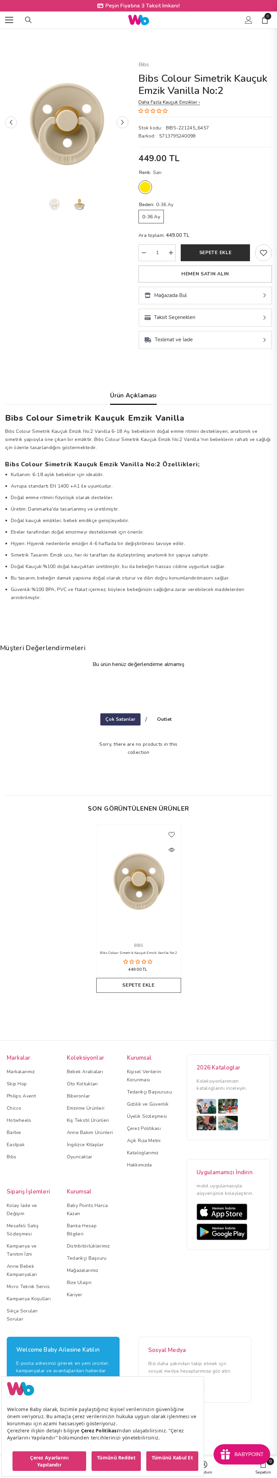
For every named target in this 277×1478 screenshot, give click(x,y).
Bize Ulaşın (79, 1282)
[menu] (9, 20)
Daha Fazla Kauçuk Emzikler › (169, 102)
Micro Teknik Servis (28, 1286)
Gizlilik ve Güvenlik (148, 1104)
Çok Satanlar (120, 719)
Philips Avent (21, 1096)
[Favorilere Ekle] (172, 834)
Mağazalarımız (82, 1270)
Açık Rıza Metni (144, 1140)
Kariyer (74, 1294)
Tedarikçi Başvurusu (149, 1092)
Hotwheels (19, 1120)
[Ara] (28, 20)
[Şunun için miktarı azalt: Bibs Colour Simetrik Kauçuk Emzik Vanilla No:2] (143, 252)
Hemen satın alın (205, 274)
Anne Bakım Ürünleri (90, 1132)
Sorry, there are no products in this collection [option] (138, 748)
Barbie (14, 1132)
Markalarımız (20, 1071)
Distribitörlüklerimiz (88, 1246)
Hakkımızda (139, 1165)
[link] (263, 252)
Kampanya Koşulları (29, 1299)
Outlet (164, 719)
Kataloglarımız (142, 1153)
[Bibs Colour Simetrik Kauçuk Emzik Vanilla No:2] (138, 880)
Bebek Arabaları (85, 1071)
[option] (66, 122)
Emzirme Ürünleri (85, 1108)
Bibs (143, 64)
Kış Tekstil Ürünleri (88, 1120)
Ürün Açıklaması (133, 395)
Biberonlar (78, 1096)
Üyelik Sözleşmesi (147, 1116)
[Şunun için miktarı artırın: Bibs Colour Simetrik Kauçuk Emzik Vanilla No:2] (171, 252)
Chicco (14, 1108)
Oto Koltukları (82, 1084)
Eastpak (16, 1144)
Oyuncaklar (80, 1157)
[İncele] (172, 850)
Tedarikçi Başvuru (87, 1258)
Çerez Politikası (144, 1128)
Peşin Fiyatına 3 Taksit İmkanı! (142, 5)
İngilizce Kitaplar (85, 1144)
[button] (11, 122)
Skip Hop (17, 1084)
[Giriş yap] (248, 20)
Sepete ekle (215, 252)
